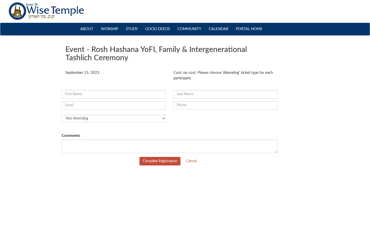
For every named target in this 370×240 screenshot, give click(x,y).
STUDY (132, 29)
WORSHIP (109, 29)
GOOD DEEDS (157, 29)
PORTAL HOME (249, 29)
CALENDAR (218, 29)
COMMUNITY (189, 29)
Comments (71, 136)
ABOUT (88, 29)
